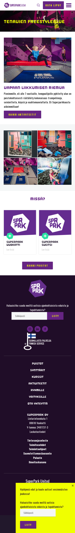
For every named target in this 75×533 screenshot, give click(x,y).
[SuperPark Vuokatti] (20, 223)
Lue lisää (10, 249)
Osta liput (53, 5)
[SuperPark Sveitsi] (55, 223)
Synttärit (37, 370)
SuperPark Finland (15, 5)
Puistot (37, 363)
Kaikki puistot (37, 265)
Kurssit (37, 376)
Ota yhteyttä (38, 403)
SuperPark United (37, 481)
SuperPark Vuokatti (14, 243)
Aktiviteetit (37, 383)
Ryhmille (37, 390)
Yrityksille (37, 396)
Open (9, 235)
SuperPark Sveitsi (50, 243)
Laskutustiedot (38, 432)
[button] (38, 5)
